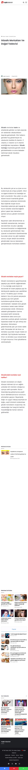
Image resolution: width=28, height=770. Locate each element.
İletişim (21, 755)
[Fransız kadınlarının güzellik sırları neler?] (21, 613)
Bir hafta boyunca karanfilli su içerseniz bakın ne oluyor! (18, 640)
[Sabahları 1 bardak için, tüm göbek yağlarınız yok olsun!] (5, 660)
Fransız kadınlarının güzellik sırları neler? (20, 619)
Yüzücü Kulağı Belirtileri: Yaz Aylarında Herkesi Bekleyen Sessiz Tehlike (19, 730)
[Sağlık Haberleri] (7, 2)
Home (3, 36)
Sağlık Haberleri (6, 76)
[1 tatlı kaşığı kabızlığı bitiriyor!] (5, 635)
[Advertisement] (14, 20)
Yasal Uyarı (20, 757)
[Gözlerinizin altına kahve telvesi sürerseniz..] (7, 613)
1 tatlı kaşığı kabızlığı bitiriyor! (18, 634)
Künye (17, 755)
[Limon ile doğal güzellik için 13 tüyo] (7, 597)
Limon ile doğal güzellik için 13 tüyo (6, 603)
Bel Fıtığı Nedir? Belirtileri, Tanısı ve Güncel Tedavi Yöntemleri (6, 710)
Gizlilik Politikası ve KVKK (11, 757)
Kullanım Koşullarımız (14, 760)
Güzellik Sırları (12, 36)
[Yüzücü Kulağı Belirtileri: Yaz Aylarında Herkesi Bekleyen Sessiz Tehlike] (21, 721)
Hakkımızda (7, 755)
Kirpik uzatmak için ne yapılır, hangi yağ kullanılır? (21, 604)
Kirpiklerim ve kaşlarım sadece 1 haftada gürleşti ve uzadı (18, 454)
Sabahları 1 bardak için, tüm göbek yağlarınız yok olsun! (18, 659)
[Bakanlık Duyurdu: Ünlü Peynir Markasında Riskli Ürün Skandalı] (7, 721)
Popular (14, 629)
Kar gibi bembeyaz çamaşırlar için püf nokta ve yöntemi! (18, 647)
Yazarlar (13, 755)
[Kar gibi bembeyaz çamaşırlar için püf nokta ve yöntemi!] (5, 647)
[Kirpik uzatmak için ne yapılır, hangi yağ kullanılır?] (21, 597)
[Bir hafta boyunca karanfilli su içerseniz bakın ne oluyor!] (5, 641)
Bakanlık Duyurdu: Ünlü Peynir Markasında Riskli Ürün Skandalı (6, 729)
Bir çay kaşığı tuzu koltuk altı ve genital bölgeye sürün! (18, 653)
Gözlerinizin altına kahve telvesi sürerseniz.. (6, 620)
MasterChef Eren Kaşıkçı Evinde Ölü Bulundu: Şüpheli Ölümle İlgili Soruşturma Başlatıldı (21, 711)
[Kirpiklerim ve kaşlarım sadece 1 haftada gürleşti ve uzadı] (5, 452)
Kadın (7, 36)
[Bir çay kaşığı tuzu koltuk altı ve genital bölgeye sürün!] (5, 654)
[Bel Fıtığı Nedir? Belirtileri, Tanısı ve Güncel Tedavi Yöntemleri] (7, 703)
